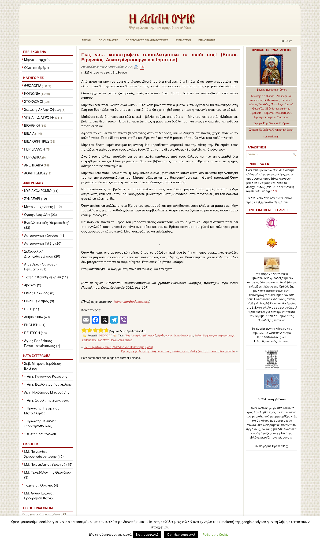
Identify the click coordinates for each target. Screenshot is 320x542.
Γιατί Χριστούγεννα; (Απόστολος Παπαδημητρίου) (118, 347)
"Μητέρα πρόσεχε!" (136, 335)
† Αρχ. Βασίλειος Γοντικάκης (48, 384)
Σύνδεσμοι (183, 40)
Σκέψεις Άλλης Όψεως (42, 109)
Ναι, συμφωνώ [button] (147, 534)
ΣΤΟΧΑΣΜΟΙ (33, 101)
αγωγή (152, 335)
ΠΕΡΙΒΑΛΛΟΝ (34, 149)
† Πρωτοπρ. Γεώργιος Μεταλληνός (41, 410)
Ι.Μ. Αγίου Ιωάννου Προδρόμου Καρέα (39, 495)
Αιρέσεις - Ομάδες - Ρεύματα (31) (40, 266)
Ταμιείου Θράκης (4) (41, 485)
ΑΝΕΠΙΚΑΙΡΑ (33, 165)
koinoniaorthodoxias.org (131, 301)
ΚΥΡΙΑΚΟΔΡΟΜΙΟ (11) (41, 190)
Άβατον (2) (32, 285)
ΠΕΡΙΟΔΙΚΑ (32, 157)
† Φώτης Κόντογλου (40, 433)
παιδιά (128, 340)
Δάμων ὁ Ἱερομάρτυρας (277, 112)
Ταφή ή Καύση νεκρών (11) (46, 277)
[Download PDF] (142, 67)
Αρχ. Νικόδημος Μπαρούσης (46, 392)
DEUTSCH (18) (35, 332)
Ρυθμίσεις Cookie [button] (215, 534)
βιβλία (160, 335)
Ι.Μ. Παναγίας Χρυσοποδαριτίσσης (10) (44, 454)
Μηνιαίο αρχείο (37, 59)
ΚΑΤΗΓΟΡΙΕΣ (33, 78)
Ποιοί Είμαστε (108, 40)
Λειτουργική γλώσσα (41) (45, 235)
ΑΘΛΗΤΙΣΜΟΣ (34, 173)
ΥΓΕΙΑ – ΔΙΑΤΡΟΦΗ (39, 117)
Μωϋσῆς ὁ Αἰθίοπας (262, 96)
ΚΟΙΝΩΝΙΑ (32, 93)
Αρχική (86, 40)
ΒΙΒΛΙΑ (29, 133)
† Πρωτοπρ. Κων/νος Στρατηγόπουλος (40, 423)
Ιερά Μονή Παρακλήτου (110, 340)
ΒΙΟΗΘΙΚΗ (32, 125)
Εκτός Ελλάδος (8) (39, 293)
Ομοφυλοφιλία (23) (40, 214)
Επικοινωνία (207, 40)
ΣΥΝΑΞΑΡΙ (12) (35, 198)
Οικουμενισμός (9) (39, 301)
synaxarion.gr (271, 136)
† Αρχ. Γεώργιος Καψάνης (45, 376)
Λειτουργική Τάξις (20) (42, 243)
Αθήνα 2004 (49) (37, 316)
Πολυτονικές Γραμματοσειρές (147, 40)
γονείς (168, 335)
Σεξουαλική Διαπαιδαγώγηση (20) (42, 253)
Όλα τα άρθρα (36, 67)
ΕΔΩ (274, 191)
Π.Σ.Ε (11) (31, 308)
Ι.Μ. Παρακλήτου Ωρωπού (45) (48, 464)
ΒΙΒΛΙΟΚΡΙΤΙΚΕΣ (36, 141)
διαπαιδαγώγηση (183, 335)
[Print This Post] (136, 67)
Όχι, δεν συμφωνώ (181, 534)
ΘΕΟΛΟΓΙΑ (32, 85)
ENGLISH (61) (34, 324)
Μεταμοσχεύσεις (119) (43, 206)
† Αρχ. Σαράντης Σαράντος (46, 400)
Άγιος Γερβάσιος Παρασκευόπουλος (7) (42, 343)
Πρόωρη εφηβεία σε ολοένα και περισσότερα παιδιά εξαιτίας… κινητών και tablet (178, 351)
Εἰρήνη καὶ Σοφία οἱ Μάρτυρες (271, 117)
